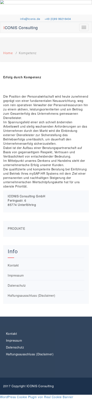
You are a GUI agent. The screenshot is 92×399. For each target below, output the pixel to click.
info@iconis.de (30, 19)
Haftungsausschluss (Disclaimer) (31, 295)
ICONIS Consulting (20, 27)
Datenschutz (17, 285)
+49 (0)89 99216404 (58, 19)
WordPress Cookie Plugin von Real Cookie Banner (36, 397)
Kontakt (13, 265)
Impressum (16, 275)
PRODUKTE (16, 228)
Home (8, 53)
